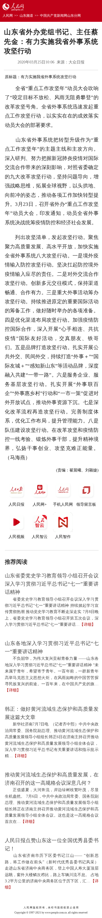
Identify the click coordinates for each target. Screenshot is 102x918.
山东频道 (26, 16)
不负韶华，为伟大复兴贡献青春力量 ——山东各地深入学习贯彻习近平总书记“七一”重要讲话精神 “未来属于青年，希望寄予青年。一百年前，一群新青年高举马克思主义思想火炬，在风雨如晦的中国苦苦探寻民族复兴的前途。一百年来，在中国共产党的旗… (52, 671)
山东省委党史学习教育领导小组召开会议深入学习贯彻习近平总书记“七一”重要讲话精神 (52, 584)
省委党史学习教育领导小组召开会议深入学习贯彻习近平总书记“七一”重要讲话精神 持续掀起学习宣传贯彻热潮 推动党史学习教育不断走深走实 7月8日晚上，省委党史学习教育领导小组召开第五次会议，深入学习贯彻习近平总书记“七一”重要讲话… (52, 612)
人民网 (8, 16)
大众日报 (76, 62)
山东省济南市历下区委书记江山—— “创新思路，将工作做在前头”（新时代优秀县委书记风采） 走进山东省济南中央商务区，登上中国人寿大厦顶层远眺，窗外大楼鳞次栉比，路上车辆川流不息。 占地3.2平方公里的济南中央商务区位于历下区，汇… (52, 868)
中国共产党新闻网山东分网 (60, 16)
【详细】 (87, 624)
